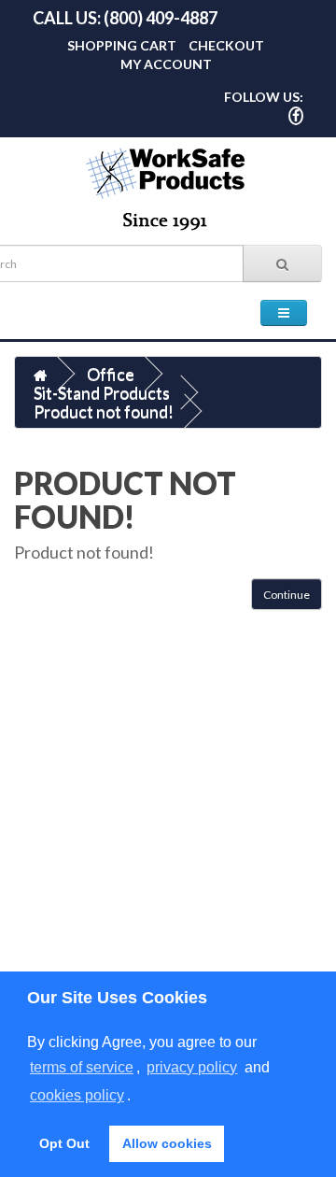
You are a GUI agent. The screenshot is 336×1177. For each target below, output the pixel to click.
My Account (166, 64)
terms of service (81, 1067)
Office (110, 373)
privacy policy (192, 1067)
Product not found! (104, 411)
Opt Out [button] (64, 1143)
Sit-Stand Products (102, 392)
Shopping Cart (121, 45)
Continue (286, 595)
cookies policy (77, 1095)
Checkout (226, 45)
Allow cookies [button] (167, 1143)
